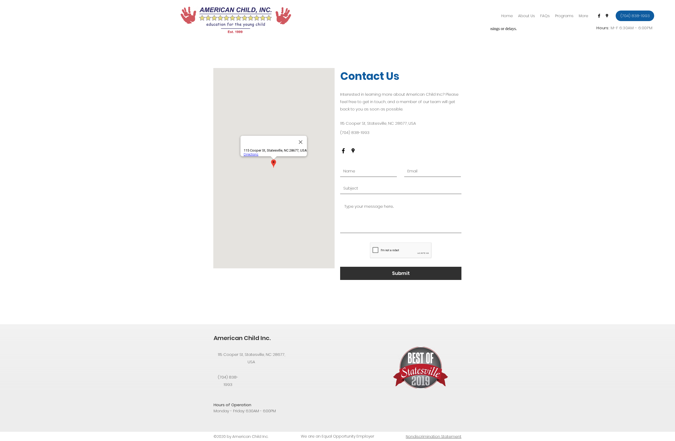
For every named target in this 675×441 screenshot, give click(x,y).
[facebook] (599, 15)
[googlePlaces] (607, 15)
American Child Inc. (242, 338)
